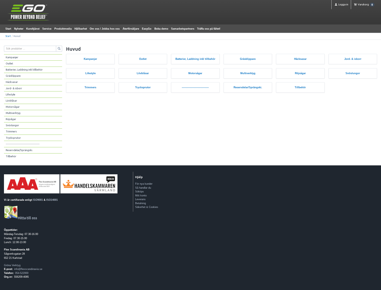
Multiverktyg (13, 113)
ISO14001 (52, 199)
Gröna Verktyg (12, 265)
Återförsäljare (131, 28)
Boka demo (161, 28)
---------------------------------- (22, 144)
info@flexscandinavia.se (28, 269)
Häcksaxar (12, 82)
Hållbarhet (80, 28)
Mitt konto (141, 195)
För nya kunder (143, 183)
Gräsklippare (13, 75)
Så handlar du (143, 187)
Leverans (140, 199)
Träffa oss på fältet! (208, 28)
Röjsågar (11, 119)
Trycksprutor (13, 137)
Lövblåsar (11, 100)
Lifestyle (10, 94)
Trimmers (11, 131)
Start (8, 28)
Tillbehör (11, 156)
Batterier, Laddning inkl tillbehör (24, 69)
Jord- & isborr (14, 88)
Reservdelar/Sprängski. (19, 150)
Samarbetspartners (182, 28)
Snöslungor (12, 125)
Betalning (140, 203)
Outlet (9, 63)
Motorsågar (13, 106)
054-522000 (21, 273)
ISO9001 (38, 199)
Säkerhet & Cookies (146, 207)
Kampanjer (12, 57)
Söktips (139, 191)
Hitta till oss (27, 218)
